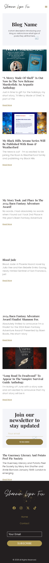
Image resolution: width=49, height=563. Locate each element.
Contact (24, 523)
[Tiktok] (35, 508)
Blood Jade (9, 260)
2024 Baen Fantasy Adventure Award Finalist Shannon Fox (21, 317)
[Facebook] (14, 508)
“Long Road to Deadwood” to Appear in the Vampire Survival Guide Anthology (23, 379)
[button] (46, 7)
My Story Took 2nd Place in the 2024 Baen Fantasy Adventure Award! (23, 203)
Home (24, 516)
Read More (7, 105)
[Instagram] (21, 508)
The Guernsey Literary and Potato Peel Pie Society (24, 456)
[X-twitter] (28, 508)
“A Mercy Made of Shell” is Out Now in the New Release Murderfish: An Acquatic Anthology (23, 82)
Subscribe (24, 543)
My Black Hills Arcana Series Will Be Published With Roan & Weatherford (24, 144)
